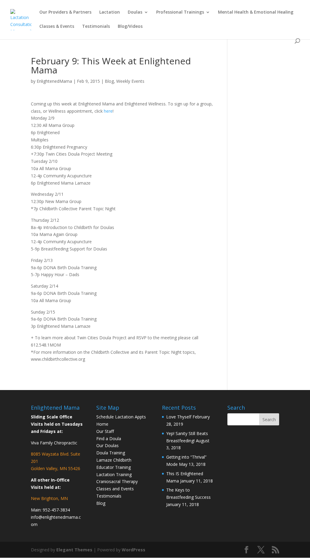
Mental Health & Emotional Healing (255, 12)
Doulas (135, 12)
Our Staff (105, 431)
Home (102, 424)
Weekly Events (130, 81)
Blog (109, 81)
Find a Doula (108, 438)
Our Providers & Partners (65, 12)
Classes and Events (115, 489)
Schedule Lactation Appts (121, 417)
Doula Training (110, 453)
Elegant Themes (74, 550)
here (108, 111)
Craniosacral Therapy (117, 481)
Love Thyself (178, 417)
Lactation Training (114, 474)
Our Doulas (107, 445)
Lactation (109, 12)
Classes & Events (56, 26)
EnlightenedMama (54, 81)
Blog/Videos (130, 26)
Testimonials (96, 26)
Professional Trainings (180, 12)
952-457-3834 (56, 510)
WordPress (133, 550)
